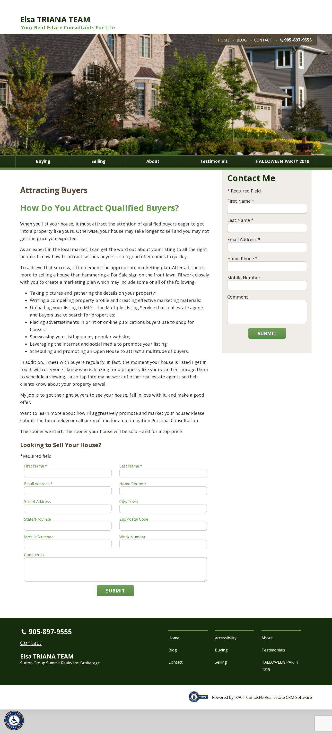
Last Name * (130, 466)
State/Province (37, 519)
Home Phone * (132, 483)
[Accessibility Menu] (14, 720)
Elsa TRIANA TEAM (55, 19)
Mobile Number (38, 537)
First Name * (35, 466)
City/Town (128, 501)
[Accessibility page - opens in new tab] (200, 699)
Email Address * (38, 483)
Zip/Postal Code (133, 519)
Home (223, 40)
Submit (115, 590)
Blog (242, 40)
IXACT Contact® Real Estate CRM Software (273, 697)
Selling (98, 161)
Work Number (132, 537)
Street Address (37, 501)
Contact (263, 40)
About (152, 161)
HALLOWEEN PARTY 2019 (282, 161)
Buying (43, 161)
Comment (237, 297)
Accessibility (225, 638)
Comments (34, 554)
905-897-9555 (298, 40)
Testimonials (213, 161)
